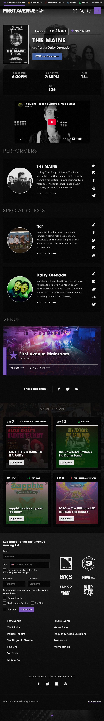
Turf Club (39, 603)
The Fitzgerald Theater (17, 603)
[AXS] (65, 577)
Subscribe (26, 610)
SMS (5, 565)
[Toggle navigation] (97, 10)
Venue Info (37, 368)
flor (40, 227)
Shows (15, 368)
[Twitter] (94, 196)
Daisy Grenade (51, 275)
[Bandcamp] (94, 289)
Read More (44, 194)
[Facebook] (94, 180)
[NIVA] (88, 577)
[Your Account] (75, 11)
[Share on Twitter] (68, 389)
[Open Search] (82, 10)
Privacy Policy (94, 702)
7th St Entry (13, 627)
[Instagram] (94, 173)
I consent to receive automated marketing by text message (20, 571)
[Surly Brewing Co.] (88, 563)
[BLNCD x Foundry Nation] (65, 590)
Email (5, 551)
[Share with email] (77, 389)
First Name (8, 579)
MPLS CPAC (13, 660)
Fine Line (11, 610)
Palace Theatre (14, 598)
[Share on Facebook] (59, 389)
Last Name (33, 579)
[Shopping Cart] (88, 10)
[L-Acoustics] (65, 563)
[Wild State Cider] (88, 590)
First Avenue (14, 621)
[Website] (94, 165)
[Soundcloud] (94, 297)
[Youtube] (94, 188)
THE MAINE (47, 167)
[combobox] (13, 565)
